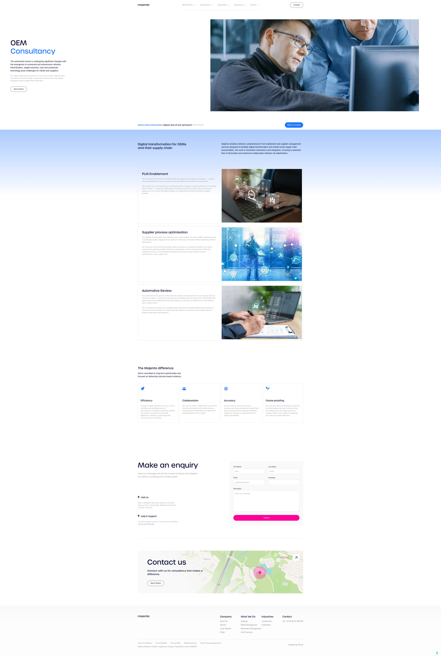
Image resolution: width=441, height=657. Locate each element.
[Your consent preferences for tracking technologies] (437, 653)
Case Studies (225, 629)
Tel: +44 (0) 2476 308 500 (292, 621)
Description (237, 489)
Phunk (300, 645)
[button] (188, 5)
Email (235, 477)
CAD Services (246, 632)
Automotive (266, 625)
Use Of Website (161, 643)
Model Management (249, 625)
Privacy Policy (176, 643)
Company (271, 477)
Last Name (272, 467)
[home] (143, 5)
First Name (237, 467)
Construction (267, 621)
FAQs (222, 632)
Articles (223, 625)
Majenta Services (190, 643)
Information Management (251, 629)
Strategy (244, 621)
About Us (224, 621)
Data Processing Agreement (211, 643)
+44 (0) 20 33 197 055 (146, 524)
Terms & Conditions (145, 643)
